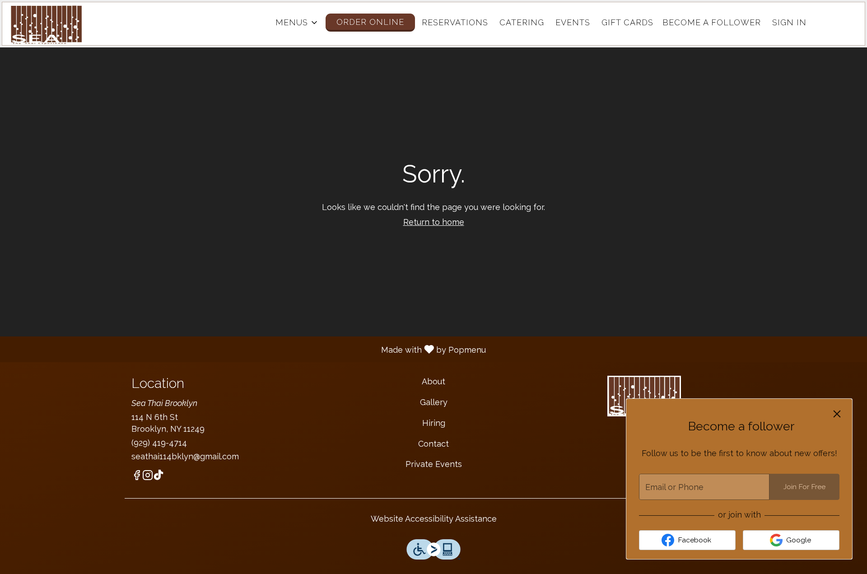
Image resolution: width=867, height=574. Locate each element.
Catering (521, 22)
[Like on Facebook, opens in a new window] (136, 476)
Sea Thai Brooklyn (644, 396)
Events (572, 22)
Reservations (455, 22)
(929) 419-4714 (159, 443)
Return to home (433, 222)
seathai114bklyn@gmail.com (185, 456)
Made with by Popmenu (246, 349)
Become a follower (711, 22)
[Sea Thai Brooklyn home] (50, 25)
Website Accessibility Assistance (434, 518)
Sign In (789, 22)
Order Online (370, 22)
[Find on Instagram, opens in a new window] (147, 476)
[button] (297, 23)
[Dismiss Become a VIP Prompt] (836, 413)
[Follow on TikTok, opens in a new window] (158, 476)
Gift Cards (627, 22)
